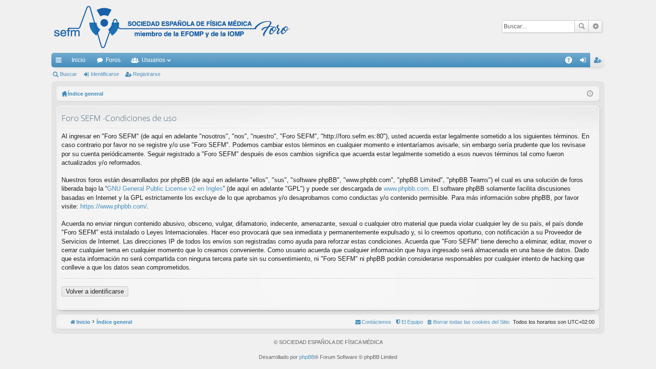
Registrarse (146, 74)
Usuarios (153, 60)
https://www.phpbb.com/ (113, 206)
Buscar (581, 26)
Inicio (78, 60)
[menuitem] (468, 322)
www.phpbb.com (406, 188)
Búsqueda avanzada (595, 26)
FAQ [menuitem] (572, 62)
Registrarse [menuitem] (599, 62)
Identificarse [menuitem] (585, 62)
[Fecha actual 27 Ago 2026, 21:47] (590, 94)
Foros (113, 60)
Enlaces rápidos (60, 62)
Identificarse (105, 74)
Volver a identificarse (95, 291)
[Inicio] (171, 26)
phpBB (307, 357)
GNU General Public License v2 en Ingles (165, 188)
